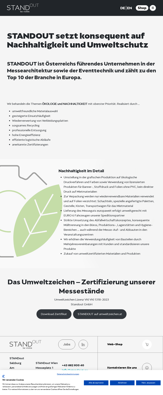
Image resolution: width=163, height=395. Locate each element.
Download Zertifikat (54, 314)
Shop (142, 8)
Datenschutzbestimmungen (68, 374)
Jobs (66, 344)
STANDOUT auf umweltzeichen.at (100, 314)
